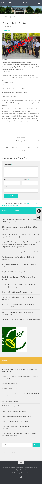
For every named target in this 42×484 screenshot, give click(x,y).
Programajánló (8, 17)
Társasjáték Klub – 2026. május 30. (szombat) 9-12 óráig (21, 319)
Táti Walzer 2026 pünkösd (10, 384)
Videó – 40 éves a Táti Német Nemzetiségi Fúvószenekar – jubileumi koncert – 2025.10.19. (19, 434)
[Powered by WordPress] (15, 473)
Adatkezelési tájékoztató (9, 453)
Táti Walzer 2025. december (10, 401)
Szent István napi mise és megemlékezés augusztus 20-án (21, 252)
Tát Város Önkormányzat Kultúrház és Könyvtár (16, 2)
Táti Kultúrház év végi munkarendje (13, 406)
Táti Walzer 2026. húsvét (9, 389)
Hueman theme (30, 473)
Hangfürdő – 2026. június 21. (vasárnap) (15, 272)
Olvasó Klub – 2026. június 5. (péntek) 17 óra (17, 292)
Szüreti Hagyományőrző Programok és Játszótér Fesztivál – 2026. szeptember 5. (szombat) (21, 220)
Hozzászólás (8, 164)
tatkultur (7, 30)
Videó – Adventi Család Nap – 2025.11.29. (15, 421)
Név (5, 179)
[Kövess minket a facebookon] (21, 477)
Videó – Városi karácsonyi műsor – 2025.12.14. (16, 416)
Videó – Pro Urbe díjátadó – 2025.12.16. (14, 411)
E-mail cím (25, 179)
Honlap (6, 187)
